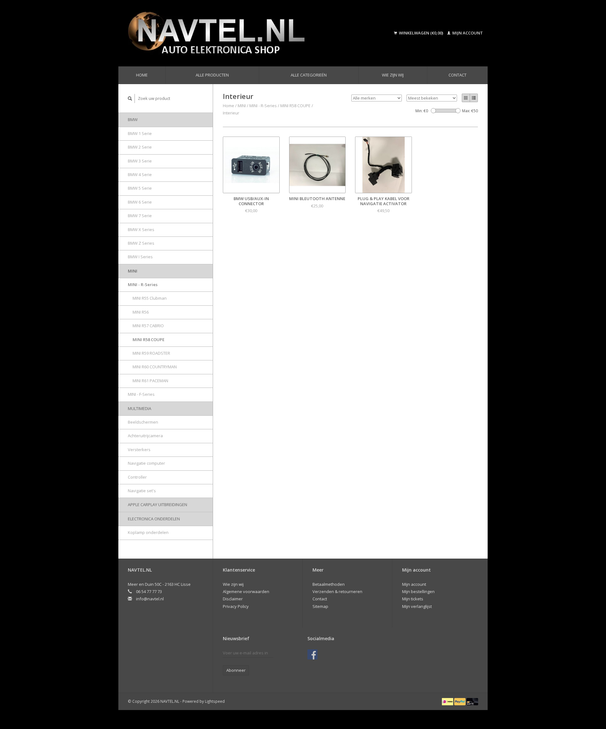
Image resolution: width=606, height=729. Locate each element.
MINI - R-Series (142, 284)
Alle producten (212, 75)
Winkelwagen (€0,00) (421, 33)
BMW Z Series (141, 243)
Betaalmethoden (328, 584)
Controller (137, 477)
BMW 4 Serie (140, 174)
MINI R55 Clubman (150, 298)
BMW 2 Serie (140, 147)
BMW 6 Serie (140, 202)
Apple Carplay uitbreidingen (157, 504)
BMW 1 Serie (140, 133)
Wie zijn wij (393, 75)
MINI (132, 271)
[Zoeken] (130, 98)
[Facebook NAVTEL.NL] (312, 654)
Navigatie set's (142, 490)
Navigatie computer (146, 463)
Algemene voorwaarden (246, 591)
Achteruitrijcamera (145, 435)
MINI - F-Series (141, 394)
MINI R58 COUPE (148, 339)
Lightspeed (215, 701)
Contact (457, 75)
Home (142, 75)
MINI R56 (141, 312)
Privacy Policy (236, 606)
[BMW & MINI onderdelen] (244, 33)
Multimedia (139, 408)
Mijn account (467, 33)
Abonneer (236, 670)
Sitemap (320, 606)
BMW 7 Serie (140, 215)
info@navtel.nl (150, 599)
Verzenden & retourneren (337, 591)
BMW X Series (141, 229)
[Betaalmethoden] (448, 701)
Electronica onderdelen (154, 519)
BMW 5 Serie (140, 188)
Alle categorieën (309, 75)
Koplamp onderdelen (148, 532)
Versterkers (139, 449)
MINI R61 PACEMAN (150, 380)
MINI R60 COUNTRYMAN (155, 367)
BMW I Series (140, 257)
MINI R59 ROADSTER (151, 353)
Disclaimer (233, 599)
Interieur (231, 113)
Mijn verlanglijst (417, 606)
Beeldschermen (143, 422)
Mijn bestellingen (418, 591)
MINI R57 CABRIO (148, 325)
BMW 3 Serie (140, 161)
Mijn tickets (412, 599)
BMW (133, 119)
